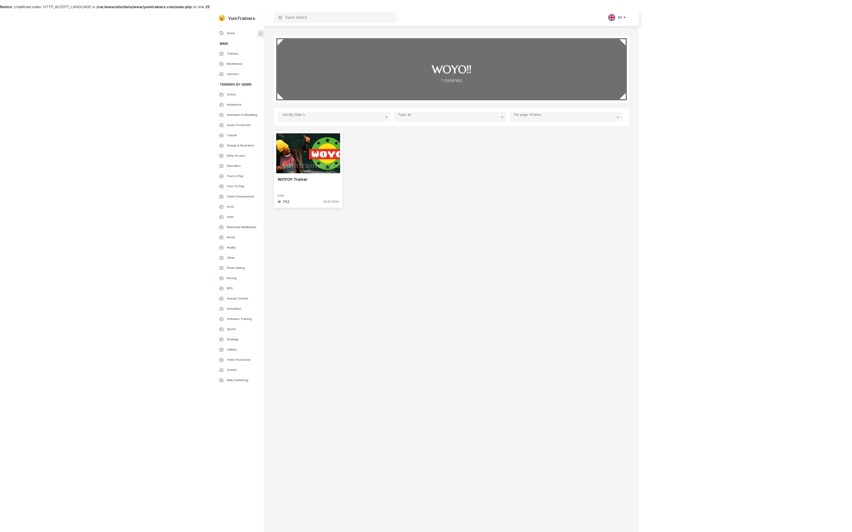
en (620, 17)
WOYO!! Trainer (293, 179)
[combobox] (337, 17)
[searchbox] (338, 18)
